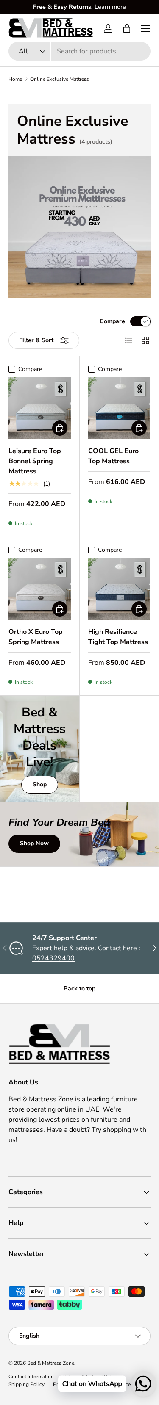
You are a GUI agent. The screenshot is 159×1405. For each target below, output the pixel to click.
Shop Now (34, 843)
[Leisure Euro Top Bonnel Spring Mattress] (39, 408)
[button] (126, 28)
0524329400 (53, 958)
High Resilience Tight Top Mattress (118, 637)
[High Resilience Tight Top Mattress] (119, 589)
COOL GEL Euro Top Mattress (113, 456)
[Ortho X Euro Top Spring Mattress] (39, 589)
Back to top (79, 989)
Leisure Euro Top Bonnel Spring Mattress (34, 461)
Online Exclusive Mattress (59, 79)
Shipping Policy (26, 1384)
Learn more (110, 7)
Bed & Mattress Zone (50, 1363)
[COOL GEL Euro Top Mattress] (119, 408)
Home (15, 79)
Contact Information (31, 1376)
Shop (40, 784)
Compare (112, 321)
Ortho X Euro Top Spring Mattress (35, 637)
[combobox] (79, 51)
